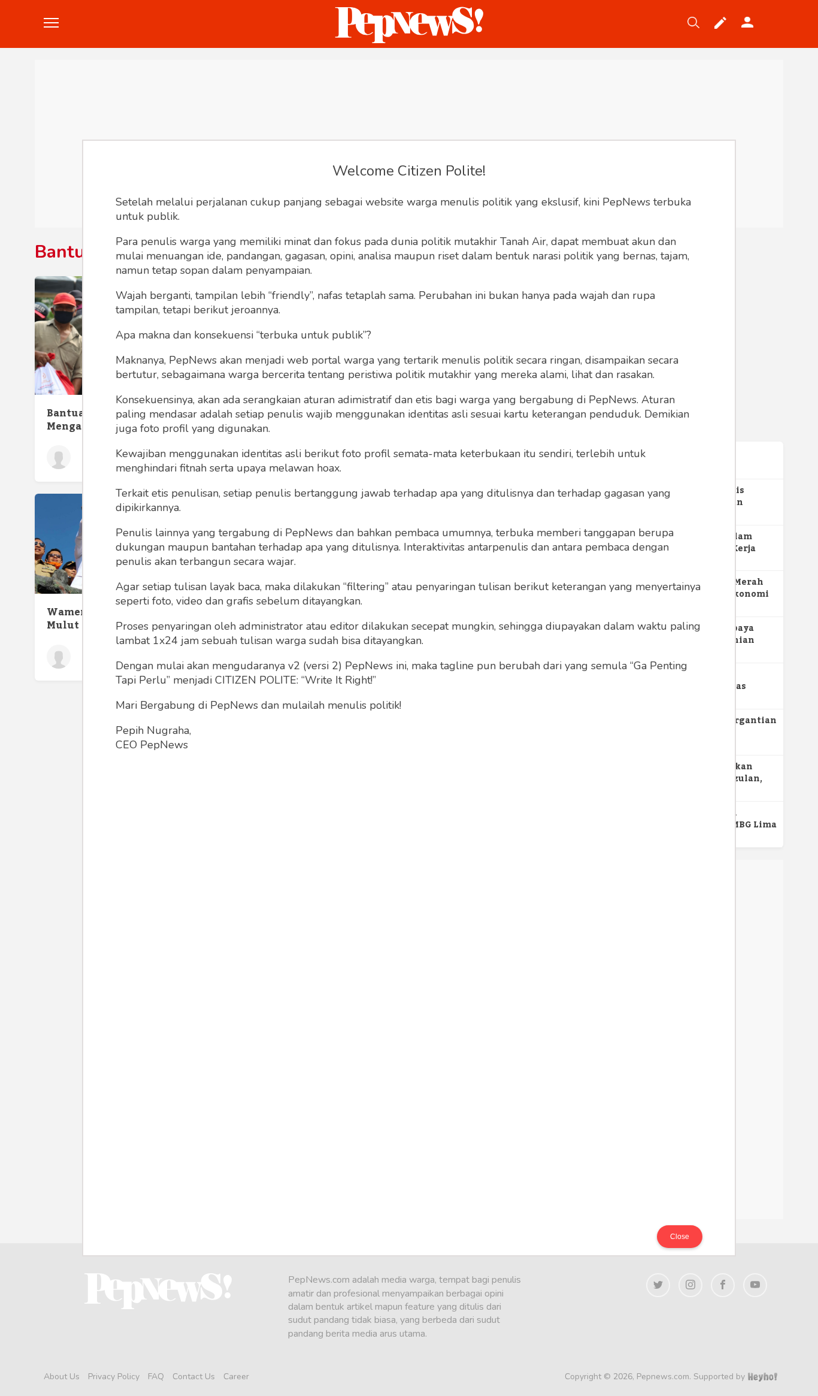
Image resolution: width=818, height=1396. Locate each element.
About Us (62, 1376)
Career (236, 1376)
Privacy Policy (114, 1376)
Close (679, 1236)
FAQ (156, 1376)
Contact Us (193, 1376)
